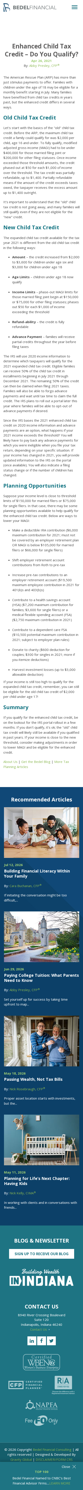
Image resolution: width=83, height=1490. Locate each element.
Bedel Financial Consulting (52, 1449)
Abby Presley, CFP (44, 65)
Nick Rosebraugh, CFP (27, 1089)
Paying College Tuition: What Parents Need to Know (41, 978)
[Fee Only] (41, 1420)
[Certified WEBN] (41, 1362)
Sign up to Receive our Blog (42, 1253)
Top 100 (41, 1471)
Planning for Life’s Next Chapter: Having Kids (37, 1181)
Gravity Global (21, 1459)
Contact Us (39, 1329)
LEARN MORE (59, 1483)
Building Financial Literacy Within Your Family (37, 873)
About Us (10, 761)
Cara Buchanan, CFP (26, 886)
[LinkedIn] (31, 1340)
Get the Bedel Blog (35, 761)
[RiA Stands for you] (63, 1385)
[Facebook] (41, 1340)
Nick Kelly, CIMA (23, 1193)
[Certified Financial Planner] (25, 1385)
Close (66, 1466)
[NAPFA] (41, 1405)
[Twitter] (51, 1340)
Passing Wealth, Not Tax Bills (33, 1079)
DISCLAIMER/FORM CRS (54, 1459)
